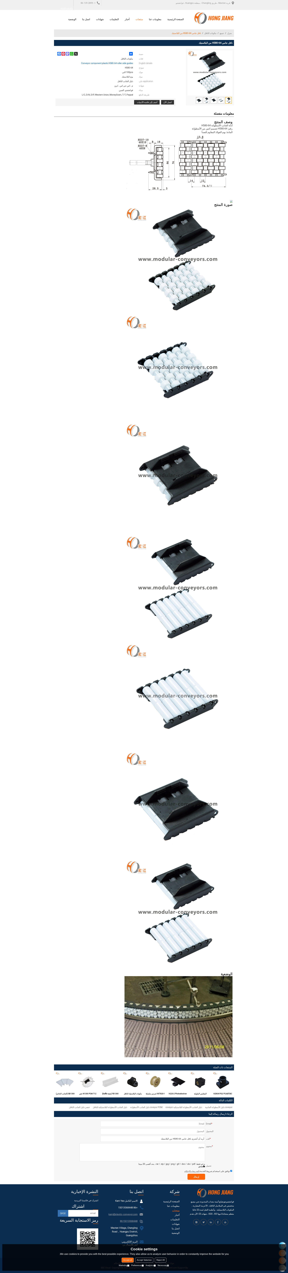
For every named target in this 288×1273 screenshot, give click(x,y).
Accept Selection (144, 1260)
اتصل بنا (86, 19)
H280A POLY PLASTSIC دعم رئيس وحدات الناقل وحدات (222, 1094)
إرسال (196, 1177)
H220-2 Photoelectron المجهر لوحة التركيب (178, 1094)
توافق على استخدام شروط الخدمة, (207, 1171)
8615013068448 (129, 1221)
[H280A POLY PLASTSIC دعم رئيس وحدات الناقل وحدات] (222, 1081)
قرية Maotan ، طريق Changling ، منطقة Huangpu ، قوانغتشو (203, 3)
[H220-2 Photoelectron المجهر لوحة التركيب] (178, 1081)
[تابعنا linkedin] (211, 1222)
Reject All (160, 1260)
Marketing (123, 1265)
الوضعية (72, 19)
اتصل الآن (167, 102)
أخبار (127, 19)
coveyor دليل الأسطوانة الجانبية (218, 1107)
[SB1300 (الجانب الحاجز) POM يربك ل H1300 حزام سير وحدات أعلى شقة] (65, 1081)
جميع (222, 33)
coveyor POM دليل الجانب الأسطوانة (146, 1107)
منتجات (139, 19)
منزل (229, 33)
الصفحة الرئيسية (175, 19)
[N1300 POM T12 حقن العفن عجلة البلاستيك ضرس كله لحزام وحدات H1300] (88, 1081)
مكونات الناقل (210, 33)
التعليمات (114, 19)
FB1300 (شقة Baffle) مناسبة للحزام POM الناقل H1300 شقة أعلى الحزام (110, 1094)
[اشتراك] (63, 1213)
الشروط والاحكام (191, 1171)
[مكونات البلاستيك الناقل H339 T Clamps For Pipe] (132, 1081)
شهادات (100, 19)
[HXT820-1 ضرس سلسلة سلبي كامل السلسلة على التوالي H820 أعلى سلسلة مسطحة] (155, 1081)
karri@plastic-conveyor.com (123, 1214)
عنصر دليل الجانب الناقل (79, 1107)
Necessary (162, 1265)
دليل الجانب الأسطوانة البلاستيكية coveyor (183, 1107)
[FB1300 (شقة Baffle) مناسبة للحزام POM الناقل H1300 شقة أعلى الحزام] (110, 1081)
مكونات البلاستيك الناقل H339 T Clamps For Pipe (132, 1094)
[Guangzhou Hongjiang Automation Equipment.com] (214, 18)
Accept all (127, 1260)
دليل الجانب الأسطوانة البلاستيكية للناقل (110, 1107)
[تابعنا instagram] (196, 1222)
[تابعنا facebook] (218, 1222)
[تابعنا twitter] (203, 1222)
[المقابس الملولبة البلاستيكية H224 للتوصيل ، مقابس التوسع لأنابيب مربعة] (200, 1081)
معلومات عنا (155, 19)
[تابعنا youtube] (225, 1222)
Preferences (136, 1265)
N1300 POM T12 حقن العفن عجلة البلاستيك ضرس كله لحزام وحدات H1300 (88, 1094)
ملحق (200, 1166)
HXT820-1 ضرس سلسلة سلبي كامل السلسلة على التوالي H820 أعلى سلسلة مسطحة (155, 1094)
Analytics (150, 1265)
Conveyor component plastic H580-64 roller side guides (107, 63)
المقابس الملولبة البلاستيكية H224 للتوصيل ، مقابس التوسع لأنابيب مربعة (200, 1094)
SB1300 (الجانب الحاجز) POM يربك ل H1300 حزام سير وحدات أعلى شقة (65, 1094)
